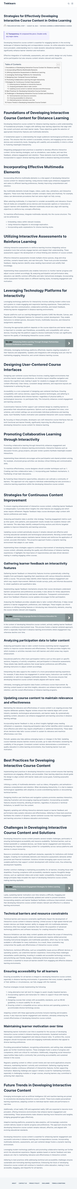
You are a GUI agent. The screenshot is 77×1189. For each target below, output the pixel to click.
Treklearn (10, 3)
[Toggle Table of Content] (57, 64)
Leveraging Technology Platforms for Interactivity (24, 75)
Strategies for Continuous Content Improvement (23, 82)
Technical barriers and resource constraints (23, 96)
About (14, 1183)
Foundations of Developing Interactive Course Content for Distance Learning (32, 67)
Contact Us (23, 1183)
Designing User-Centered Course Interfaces (22, 77)
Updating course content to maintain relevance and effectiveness (30, 88)
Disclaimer (45, 1183)
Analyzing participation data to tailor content (23, 86)
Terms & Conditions (58, 1183)
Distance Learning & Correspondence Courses (56, 26)
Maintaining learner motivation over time (22, 100)
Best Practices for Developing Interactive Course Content (26, 91)
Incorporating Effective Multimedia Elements (22, 70)
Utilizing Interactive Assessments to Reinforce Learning (26, 72)
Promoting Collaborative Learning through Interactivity (26, 80)
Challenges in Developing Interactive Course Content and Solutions (30, 93)
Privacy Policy (34, 1183)
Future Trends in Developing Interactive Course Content (26, 102)
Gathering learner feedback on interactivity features (25, 84)
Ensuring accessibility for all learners (21, 98)
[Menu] (72, 3)
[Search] (68, 3)
